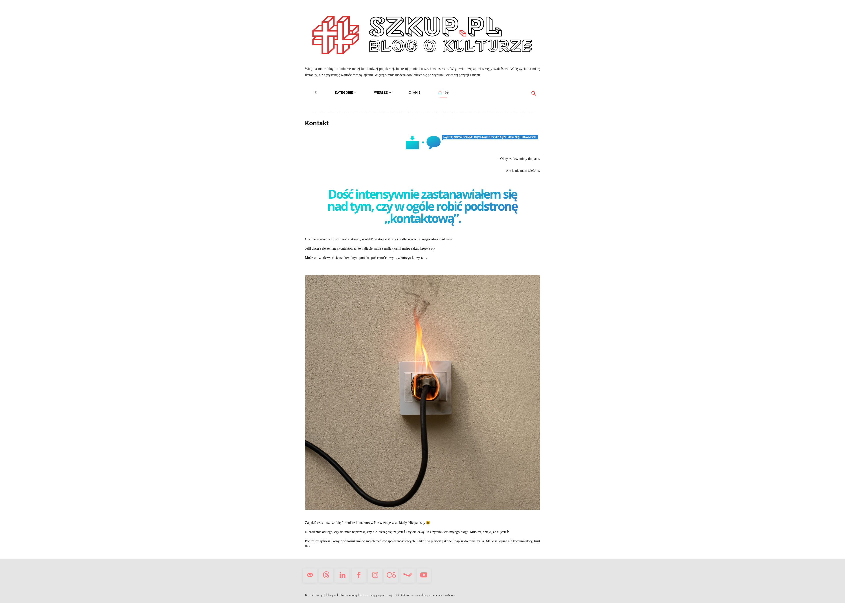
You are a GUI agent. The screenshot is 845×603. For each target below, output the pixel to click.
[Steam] (407, 575)
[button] (533, 94)
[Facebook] (359, 575)
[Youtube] (424, 575)
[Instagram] (375, 575)
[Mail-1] (310, 575)
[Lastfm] (391, 575)
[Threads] (326, 575)
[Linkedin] (342, 575)
